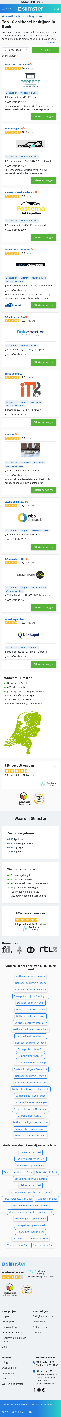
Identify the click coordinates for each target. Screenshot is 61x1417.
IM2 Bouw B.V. (14, 373)
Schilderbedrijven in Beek (18, 1172)
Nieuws (6, 1378)
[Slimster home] (30, 8)
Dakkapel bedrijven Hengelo (30, 1075)
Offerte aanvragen (44, 116)
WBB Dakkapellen (16, 502)
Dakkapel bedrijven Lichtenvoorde (30, 1089)
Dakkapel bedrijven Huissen (30, 1082)
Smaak (10, 434)
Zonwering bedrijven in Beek (30, 1218)
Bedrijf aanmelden (43, 1316)
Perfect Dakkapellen (18, 64)
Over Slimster (9, 1367)
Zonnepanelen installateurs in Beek (30, 1192)
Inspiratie (7, 1316)
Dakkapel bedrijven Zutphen (30, 1135)
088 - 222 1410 (45, 1361)
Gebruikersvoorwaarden (15, 1404)
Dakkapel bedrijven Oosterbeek (31, 1109)
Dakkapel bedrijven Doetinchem (30, 1029)
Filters (47, 49)
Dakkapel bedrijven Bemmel (30, 989)
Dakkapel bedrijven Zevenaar (30, 1129)
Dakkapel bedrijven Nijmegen (30, 1102)
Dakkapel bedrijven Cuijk (30, 1002)
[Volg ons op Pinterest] (43, 1389)
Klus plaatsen (9, 1327)
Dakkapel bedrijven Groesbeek (30, 1069)
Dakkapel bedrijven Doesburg (30, 1022)
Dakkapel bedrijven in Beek (30, 1225)
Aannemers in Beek (30, 1152)
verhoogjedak (14, 128)
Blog (4, 1346)
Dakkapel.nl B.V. (16, 619)
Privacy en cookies (42, 1404)
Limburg (29, 16)
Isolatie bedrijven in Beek (30, 1231)
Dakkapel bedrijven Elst (30, 1049)
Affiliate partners (42, 1327)
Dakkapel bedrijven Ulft (30, 1115)
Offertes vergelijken (12, 1332)
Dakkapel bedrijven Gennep (30, 1062)
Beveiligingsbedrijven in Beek (30, 1178)
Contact (37, 1332)
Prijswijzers (8, 1321)
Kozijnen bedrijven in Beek (30, 1158)
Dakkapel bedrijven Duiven (30, 1035)
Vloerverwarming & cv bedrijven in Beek (30, 1212)
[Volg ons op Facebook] (34, 1389)
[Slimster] (4, 16)
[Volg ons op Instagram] (39, 1389)
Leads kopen (39, 1321)
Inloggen (6, 1362)
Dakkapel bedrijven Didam (30, 1009)
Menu (9, 8)
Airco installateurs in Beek (18, 1198)
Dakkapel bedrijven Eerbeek (30, 1042)
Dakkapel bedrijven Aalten (30, 976)
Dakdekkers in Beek (46, 1172)
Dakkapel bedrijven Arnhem (30, 982)
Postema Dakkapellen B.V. (21, 192)
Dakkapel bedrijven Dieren (30, 1016)
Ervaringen (8, 1373)
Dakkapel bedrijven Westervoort (30, 1122)
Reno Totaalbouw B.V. (18, 249)
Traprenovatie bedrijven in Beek (30, 1238)
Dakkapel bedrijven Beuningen (30, 996)
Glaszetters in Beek (43, 1245)
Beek (41, 16)
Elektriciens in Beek (30, 1185)
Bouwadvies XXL (16, 559)
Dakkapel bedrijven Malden (31, 1095)
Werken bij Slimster (12, 1383)
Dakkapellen (14, 16)
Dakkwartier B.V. (16, 317)
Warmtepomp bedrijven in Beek (30, 1205)
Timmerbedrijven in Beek (30, 1165)
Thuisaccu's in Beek (18, 1245)
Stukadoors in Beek (46, 1198)
